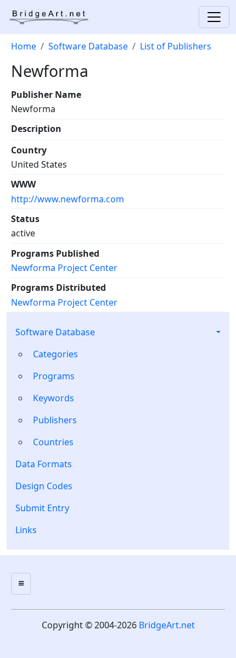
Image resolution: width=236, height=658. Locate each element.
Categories (55, 354)
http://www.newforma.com (67, 199)
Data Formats (43, 464)
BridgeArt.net (167, 625)
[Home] (53, 17)
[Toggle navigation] (214, 17)
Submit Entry (42, 508)
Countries (53, 442)
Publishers (55, 420)
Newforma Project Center (64, 268)
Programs (54, 376)
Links (26, 530)
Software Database (55, 332)
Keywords (53, 398)
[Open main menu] (21, 584)
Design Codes (43, 486)
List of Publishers (175, 46)
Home (23, 46)
